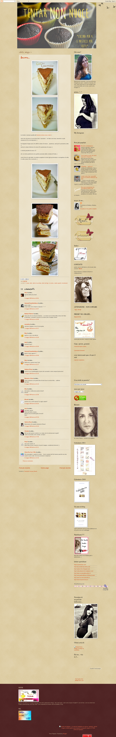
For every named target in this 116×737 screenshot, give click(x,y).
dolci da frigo (45, 283)
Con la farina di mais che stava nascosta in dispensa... (88, 156)
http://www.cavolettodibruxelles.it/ (82, 573)
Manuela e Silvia (29, 378)
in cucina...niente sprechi (55, 283)
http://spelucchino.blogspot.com (82, 569)
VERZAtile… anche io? (86, 166)
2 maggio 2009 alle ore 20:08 (32, 355)
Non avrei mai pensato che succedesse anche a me (87, 188)
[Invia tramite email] (21, 279)
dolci (31, 283)
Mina (26, 389)
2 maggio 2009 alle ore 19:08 (32, 319)
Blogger (65, 733)
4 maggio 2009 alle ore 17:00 (32, 436)
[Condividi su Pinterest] (28, 279)
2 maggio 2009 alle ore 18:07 (32, 308)
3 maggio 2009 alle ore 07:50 (32, 417)
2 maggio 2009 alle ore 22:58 (32, 394)
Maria (26, 360)
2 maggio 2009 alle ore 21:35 (32, 384)
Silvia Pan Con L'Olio (30, 452)
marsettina (27, 324)
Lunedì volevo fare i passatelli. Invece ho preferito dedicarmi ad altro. (89, 177)
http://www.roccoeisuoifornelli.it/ (82, 577)
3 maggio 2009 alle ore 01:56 (32, 403)
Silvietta (27, 431)
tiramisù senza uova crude (44, 135)
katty (26, 342)
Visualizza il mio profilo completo (88, 208)
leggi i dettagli (77, 309)
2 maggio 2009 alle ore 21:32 (32, 373)
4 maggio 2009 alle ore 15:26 (32, 426)
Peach (26, 441)
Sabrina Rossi (28, 422)
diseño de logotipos (78, 729)
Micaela (27, 399)
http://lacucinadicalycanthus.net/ (82, 566)
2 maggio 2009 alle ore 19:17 (32, 328)
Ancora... (25, 57)
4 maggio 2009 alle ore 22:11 (32, 447)
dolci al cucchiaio (37, 283)
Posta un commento (28, 461)
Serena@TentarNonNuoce (31, 303)
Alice (26, 292)
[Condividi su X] (25, 279)
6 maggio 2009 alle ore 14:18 (32, 457)
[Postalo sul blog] (23, 279)
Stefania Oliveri (29, 369)
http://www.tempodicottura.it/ (81, 579)
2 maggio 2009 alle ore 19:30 (32, 346)
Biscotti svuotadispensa (87, 146)
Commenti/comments (79, 350)
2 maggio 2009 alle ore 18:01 (32, 298)
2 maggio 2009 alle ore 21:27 (32, 364)
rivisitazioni (65, 283)
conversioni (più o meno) (80, 346)
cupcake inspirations (79, 360)
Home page (45, 468)
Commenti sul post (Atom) (30, 471)
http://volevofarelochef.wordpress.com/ (83, 571)
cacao (27, 283)
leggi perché (77, 316)
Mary (26, 333)
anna (26, 408)
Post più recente (24, 468)
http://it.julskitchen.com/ (80, 564)
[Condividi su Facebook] (26, 279)
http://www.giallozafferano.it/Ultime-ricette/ (84, 575)
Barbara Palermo (29, 313)
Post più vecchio (65, 468)
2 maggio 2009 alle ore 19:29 (32, 337)
